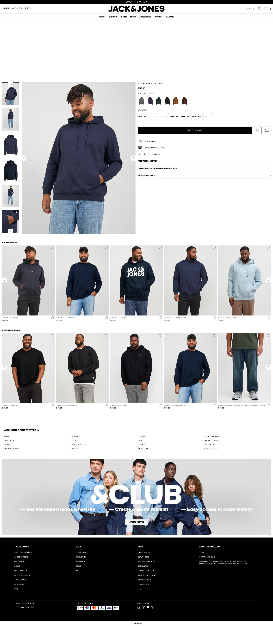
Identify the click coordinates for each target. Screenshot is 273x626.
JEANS (6, 437)
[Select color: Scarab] (159, 101)
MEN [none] (6, 8)
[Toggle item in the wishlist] (257, 137)
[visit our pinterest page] (152, 608)
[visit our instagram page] (143, 608)
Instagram (81, 557)
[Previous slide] (4, 280)
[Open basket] (269, 8)
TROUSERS (75, 437)
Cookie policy (144, 584)
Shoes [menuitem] (133, 17)
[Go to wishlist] (264, 9)
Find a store (19, 562)
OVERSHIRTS (9, 441)
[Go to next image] (10, 231)
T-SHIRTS (141, 445)
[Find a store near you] (254, 9)
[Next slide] (268, 280)
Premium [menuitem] (158, 17)
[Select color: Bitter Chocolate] (184, 101)
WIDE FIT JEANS (210, 449)
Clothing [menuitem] (113, 17)
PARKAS (7, 445)
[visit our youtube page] (148, 608)
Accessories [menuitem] (145, 17)
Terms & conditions (147, 571)
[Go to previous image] (10, 84)
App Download (21, 580)
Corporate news (207, 557)
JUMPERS (74, 449)
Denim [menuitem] (124, 17)
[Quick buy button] (52, 317)
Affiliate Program (22, 575)
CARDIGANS (143, 449)
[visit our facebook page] (138, 608)
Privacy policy (144, 580)
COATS (73, 441)
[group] (28, 284)
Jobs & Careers (21, 557)
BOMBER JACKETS (211, 437)
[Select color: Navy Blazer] (150, 101)
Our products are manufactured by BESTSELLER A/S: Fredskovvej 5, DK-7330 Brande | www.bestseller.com (223, 562)
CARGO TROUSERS (78, 445)
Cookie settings (136, 623)
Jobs (201, 552)
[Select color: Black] (167, 101)
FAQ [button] (77, 571)
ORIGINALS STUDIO (11, 449)
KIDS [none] (28, 8)
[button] (142, 116)
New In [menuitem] (102, 17)
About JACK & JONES (23, 552)
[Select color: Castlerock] (141, 101)
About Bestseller (209, 546)
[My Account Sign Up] (136, 497)
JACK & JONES (21, 546)
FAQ (16, 589)
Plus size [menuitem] (170, 17)
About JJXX (81, 552)
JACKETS (141, 437)
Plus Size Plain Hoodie (150, 83)
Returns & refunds (146, 562)
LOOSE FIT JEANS (211, 441)
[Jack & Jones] (136, 11)
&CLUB (17, 566)
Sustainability (20, 571)
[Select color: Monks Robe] (176, 101)
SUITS (140, 441)
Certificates (20, 584)
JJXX (78, 546)
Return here (143, 557)
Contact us (143, 566)
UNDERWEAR (209, 445)
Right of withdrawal (147, 575)
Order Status (144, 552)
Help (140, 546)
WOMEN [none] (17, 8)
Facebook (80, 562)
